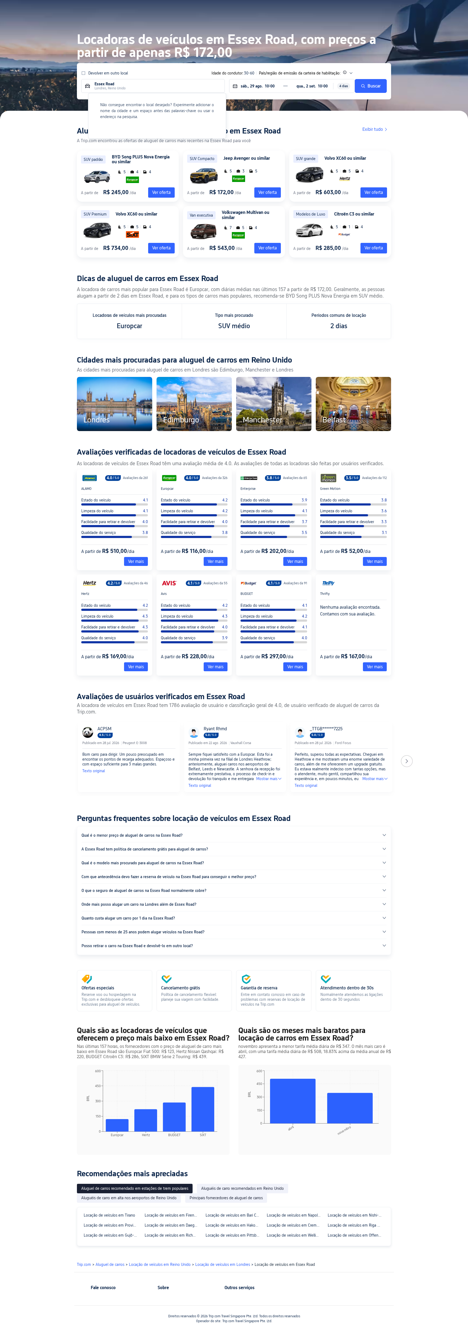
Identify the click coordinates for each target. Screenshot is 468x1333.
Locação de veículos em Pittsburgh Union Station (234, 1235)
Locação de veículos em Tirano (109, 1215)
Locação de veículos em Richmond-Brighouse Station (173, 1235)
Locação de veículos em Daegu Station (173, 1225)
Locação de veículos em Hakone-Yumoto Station (234, 1225)
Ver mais (136, 561)
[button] (405, 9)
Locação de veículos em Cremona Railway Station (295, 1225)
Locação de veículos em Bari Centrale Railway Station (234, 1215)
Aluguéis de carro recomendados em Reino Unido (242, 1188)
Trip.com (84, 1264)
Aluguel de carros (110, 1264)
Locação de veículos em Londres (222, 1264)
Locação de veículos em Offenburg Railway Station (356, 1235)
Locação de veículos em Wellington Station (295, 1235)
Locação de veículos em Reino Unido (160, 1264)
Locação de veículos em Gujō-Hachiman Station (112, 1235)
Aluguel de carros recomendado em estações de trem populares (134, 1188)
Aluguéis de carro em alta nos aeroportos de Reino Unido (129, 1198)
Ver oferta (267, 192)
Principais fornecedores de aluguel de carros (226, 1198)
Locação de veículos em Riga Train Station (356, 1225)
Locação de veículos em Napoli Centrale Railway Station (295, 1215)
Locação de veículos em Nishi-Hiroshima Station (356, 1215)
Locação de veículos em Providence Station (112, 1225)
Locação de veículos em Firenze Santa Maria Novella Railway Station (173, 1215)
